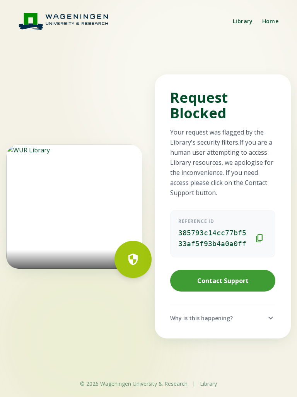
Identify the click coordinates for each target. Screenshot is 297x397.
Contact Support (223, 280)
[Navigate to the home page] (68, 21)
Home (270, 21)
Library (243, 21)
